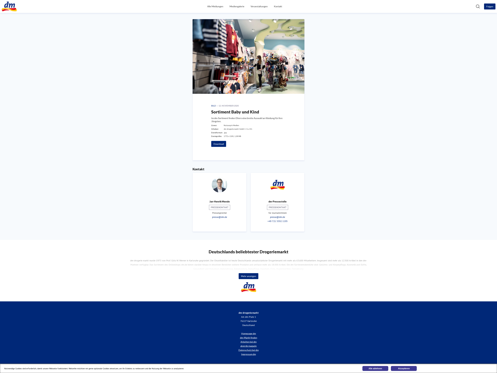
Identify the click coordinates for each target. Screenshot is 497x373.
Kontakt (278, 6)
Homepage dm (248, 333)
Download (218, 143)
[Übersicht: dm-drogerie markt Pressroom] (9, 6)
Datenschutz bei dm (248, 350)
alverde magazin (248, 346)
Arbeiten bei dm (248, 341)
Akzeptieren (404, 368)
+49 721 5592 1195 (278, 221)
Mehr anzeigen (248, 276)
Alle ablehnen (375, 368)
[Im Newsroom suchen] (478, 6)
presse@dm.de (219, 217)
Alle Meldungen (215, 6)
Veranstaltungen (259, 6)
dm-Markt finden (248, 337)
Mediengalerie (236, 6)
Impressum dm (248, 354)
